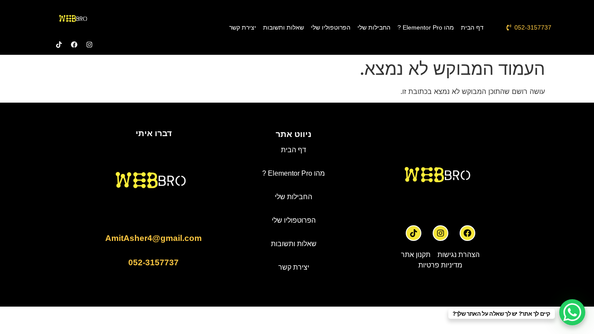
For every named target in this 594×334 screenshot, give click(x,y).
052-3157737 (153, 262)
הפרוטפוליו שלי (330, 27)
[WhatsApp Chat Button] (572, 312)
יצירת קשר (242, 27)
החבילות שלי (373, 27)
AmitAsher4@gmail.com (153, 238)
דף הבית (472, 27)
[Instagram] (440, 233)
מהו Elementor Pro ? (425, 27)
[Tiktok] (413, 233)
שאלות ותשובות (283, 27)
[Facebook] (467, 233)
